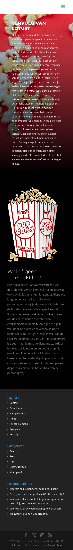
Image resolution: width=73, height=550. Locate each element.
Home (13, 418)
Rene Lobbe (55, 545)
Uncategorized (18, 466)
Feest (13, 456)
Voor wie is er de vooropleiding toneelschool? (35, 508)
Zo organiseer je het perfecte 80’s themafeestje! (37, 494)
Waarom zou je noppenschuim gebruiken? (34, 488)
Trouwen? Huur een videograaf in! (29, 513)
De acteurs (16, 408)
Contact (14, 402)
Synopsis (15, 429)
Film (12, 461)
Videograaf (16, 472)
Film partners (17, 413)
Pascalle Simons (19, 423)
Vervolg (14, 434)
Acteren (14, 451)
